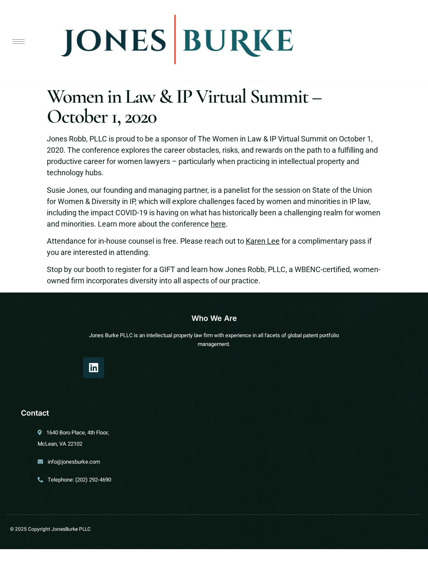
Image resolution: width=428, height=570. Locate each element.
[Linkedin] (93, 367)
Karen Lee (263, 241)
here (218, 223)
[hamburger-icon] (18, 41)
